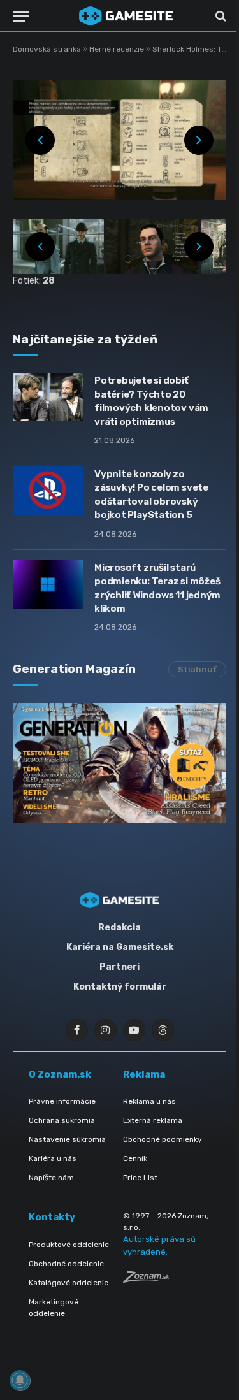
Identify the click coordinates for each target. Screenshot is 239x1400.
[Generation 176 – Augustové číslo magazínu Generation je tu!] (119, 763)
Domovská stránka (47, 49)
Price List (140, 1177)
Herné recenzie (117, 49)
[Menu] (21, 16)
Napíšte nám (51, 1177)
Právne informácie (62, 1101)
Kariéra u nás (52, 1158)
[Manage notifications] (20, 1380)
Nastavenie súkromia (67, 1139)
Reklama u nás (149, 1101)
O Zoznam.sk (60, 1074)
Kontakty (52, 1217)
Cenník (135, 1158)
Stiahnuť (197, 669)
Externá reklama (152, 1120)
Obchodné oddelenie (66, 1263)
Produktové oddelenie (69, 1244)
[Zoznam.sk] (146, 1279)
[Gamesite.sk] (125, 16)
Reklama (144, 1074)
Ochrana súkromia (62, 1120)
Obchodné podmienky (162, 1139)
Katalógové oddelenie (68, 1282)
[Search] (219, 16)
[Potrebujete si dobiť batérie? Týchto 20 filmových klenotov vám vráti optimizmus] (48, 397)
